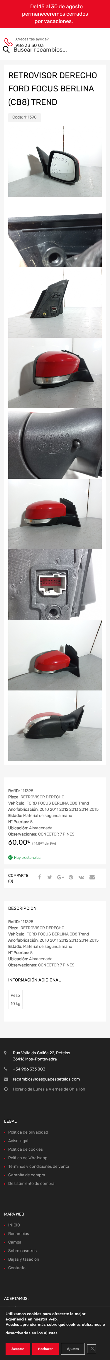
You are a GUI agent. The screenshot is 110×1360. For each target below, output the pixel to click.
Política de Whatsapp (27, 1157)
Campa (14, 1242)
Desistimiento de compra (31, 1183)
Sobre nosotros (22, 1250)
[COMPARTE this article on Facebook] (38, 878)
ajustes (50, 1333)
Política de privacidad (28, 1132)
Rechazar (45, 1348)
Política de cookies (25, 1149)
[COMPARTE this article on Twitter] (49, 878)
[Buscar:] (46, 50)
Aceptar (17, 1348)
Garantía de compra (26, 1175)
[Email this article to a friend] (91, 878)
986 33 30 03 (30, 45)
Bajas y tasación (23, 1259)
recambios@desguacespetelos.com (46, 1079)
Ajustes (73, 1348)
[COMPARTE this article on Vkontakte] (80, 878)
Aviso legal (18, 1140)
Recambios (18, 1233)
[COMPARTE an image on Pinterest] (70, 878)
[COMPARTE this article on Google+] (59, 878)
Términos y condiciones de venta (38, 1166)
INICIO (14, 1225)
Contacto (17, 1267)
